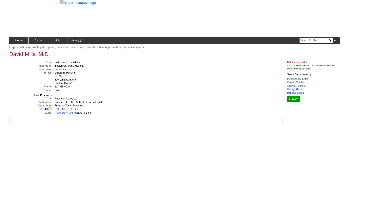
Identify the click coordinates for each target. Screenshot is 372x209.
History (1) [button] (77, 40)
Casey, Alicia (294, 89)
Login (12, 47)
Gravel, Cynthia (296, 82)
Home (19, 40)
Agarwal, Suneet (296, 85)
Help (57, 40)
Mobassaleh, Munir (297, 78)
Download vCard (64, 112)
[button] (335, 40)
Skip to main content (16, 4)
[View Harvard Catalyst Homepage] (78, 2)
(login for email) (82, 112)
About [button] (38, 40)
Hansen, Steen (295, 92)
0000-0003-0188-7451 (67, 109)
